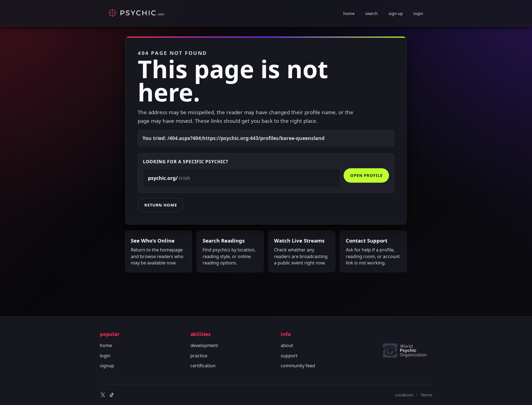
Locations (404, 395)
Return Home (160, 205)
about (287, 345)
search (371, 13)
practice (198, 356)
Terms (426, 395)
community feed (298, 366)
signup (107, 366)
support (289, 356)
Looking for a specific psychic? (185, 162)
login (418, 13)
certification (203, 366)
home (348, 13)
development (204, 345)
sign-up (395, 13)
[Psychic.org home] (407, 350)
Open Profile (366, 175)
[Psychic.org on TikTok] (112, 395)
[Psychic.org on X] (103, 395)
